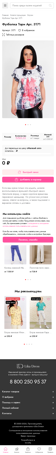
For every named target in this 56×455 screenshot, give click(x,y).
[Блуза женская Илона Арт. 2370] (15, 312)
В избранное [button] (28, 30)
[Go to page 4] (31, 344)
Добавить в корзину (30, 179)
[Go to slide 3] (30, 124)
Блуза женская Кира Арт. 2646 (41, 332)
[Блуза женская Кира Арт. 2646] (41, 312)
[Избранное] (23, 299)
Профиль (50, 452)
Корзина (28, 452)
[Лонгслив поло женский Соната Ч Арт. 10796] (41, 247)
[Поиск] (50, 5)
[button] (5, 5)
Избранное (39, 452)
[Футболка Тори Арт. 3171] (28, 79)
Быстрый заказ (30, 172)
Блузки (30, 15)
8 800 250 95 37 (28, 381)
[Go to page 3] (30, 279)
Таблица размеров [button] (15, 34)
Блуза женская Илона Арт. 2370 (15, 332)
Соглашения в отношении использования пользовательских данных (28, 432)
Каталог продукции (18, 15)
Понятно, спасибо (28, 239)
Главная (5, 452)
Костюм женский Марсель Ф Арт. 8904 (15, 267)
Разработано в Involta (28, 441)
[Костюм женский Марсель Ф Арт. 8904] (15, 247)
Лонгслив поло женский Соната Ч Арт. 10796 (41, 267)
